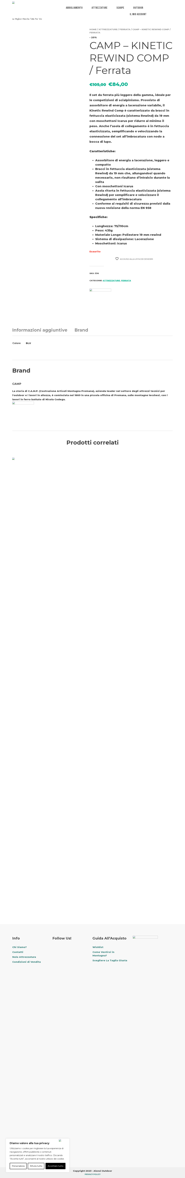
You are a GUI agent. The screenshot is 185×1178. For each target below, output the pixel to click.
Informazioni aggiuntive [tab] (39, 330)
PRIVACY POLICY (92, 1174)
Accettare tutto (55, 1166)
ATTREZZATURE (100, 8)
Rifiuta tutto (36, 1166)
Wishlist (97, 947)
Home (93, 29)
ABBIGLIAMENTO (74, 8)
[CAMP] (100, 299)
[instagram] (62, 948)
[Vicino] (63, 1140)
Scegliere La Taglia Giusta (109, 960)
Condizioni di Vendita (26, 962)
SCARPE (120, 8)
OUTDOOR (138, 8)
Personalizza (18, 1166)
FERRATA (125, 29)
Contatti (17, 952)
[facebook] (54, 948)
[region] (37, 1155)
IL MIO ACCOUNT (138, 14)
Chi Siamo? (19, 947)
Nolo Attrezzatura (24, 957)
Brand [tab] (81, 330)
